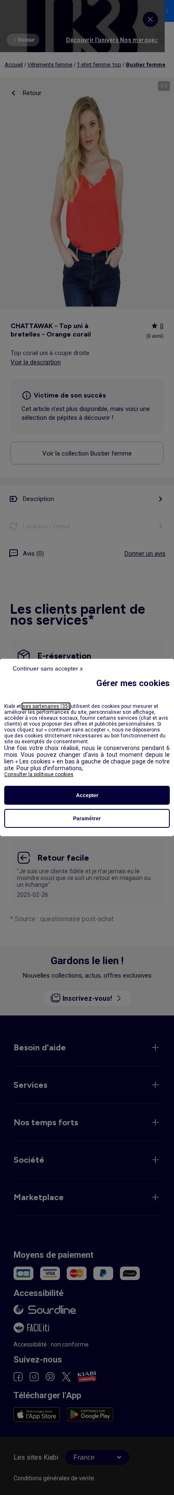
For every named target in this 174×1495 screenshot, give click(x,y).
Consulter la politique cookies (38, 774)
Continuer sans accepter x (48, 668)
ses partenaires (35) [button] (46, 706)
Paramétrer (87, 819)
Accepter (87, 795)
